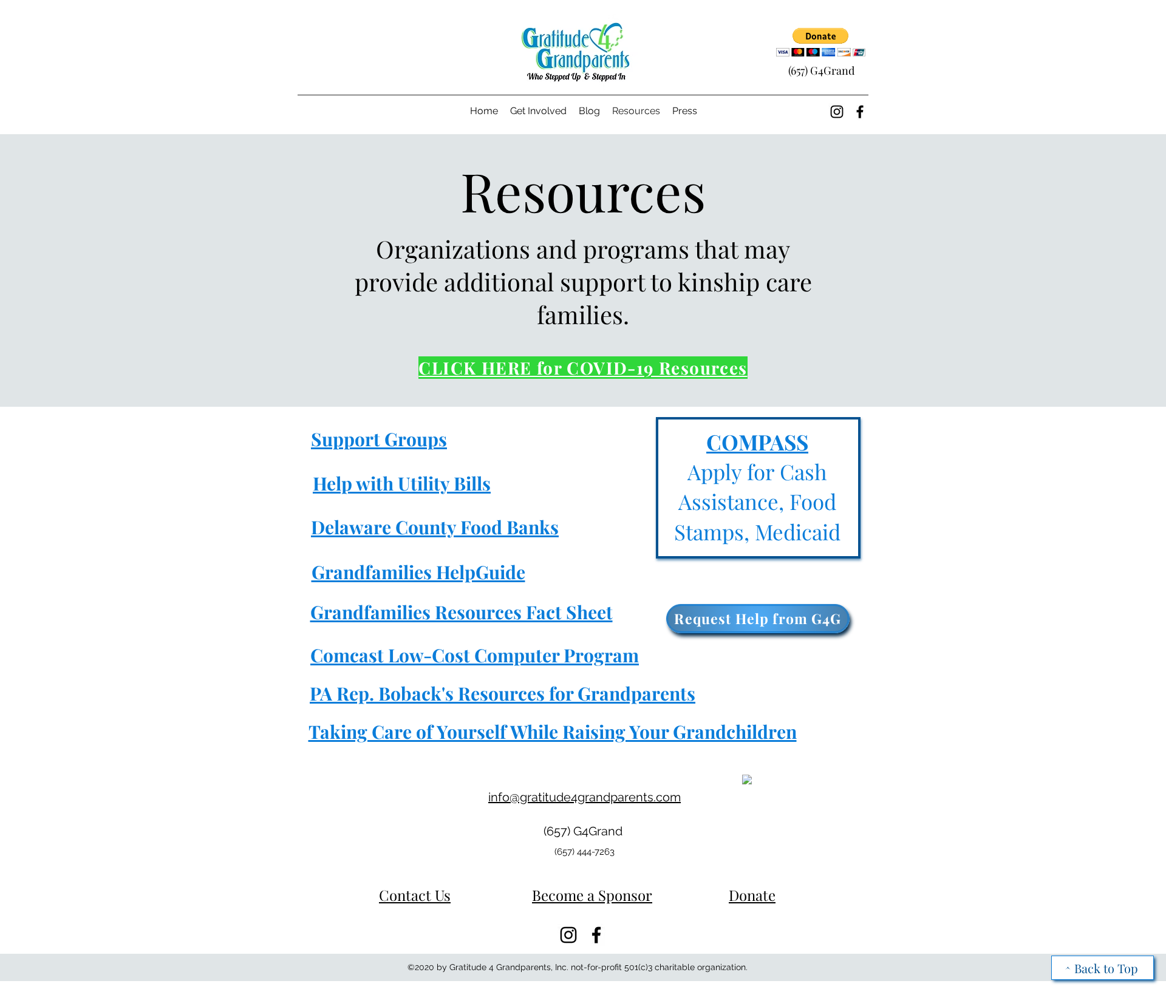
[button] (820, 42)
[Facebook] (859, 111)
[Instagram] (836, 111)
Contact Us (415, 895)
